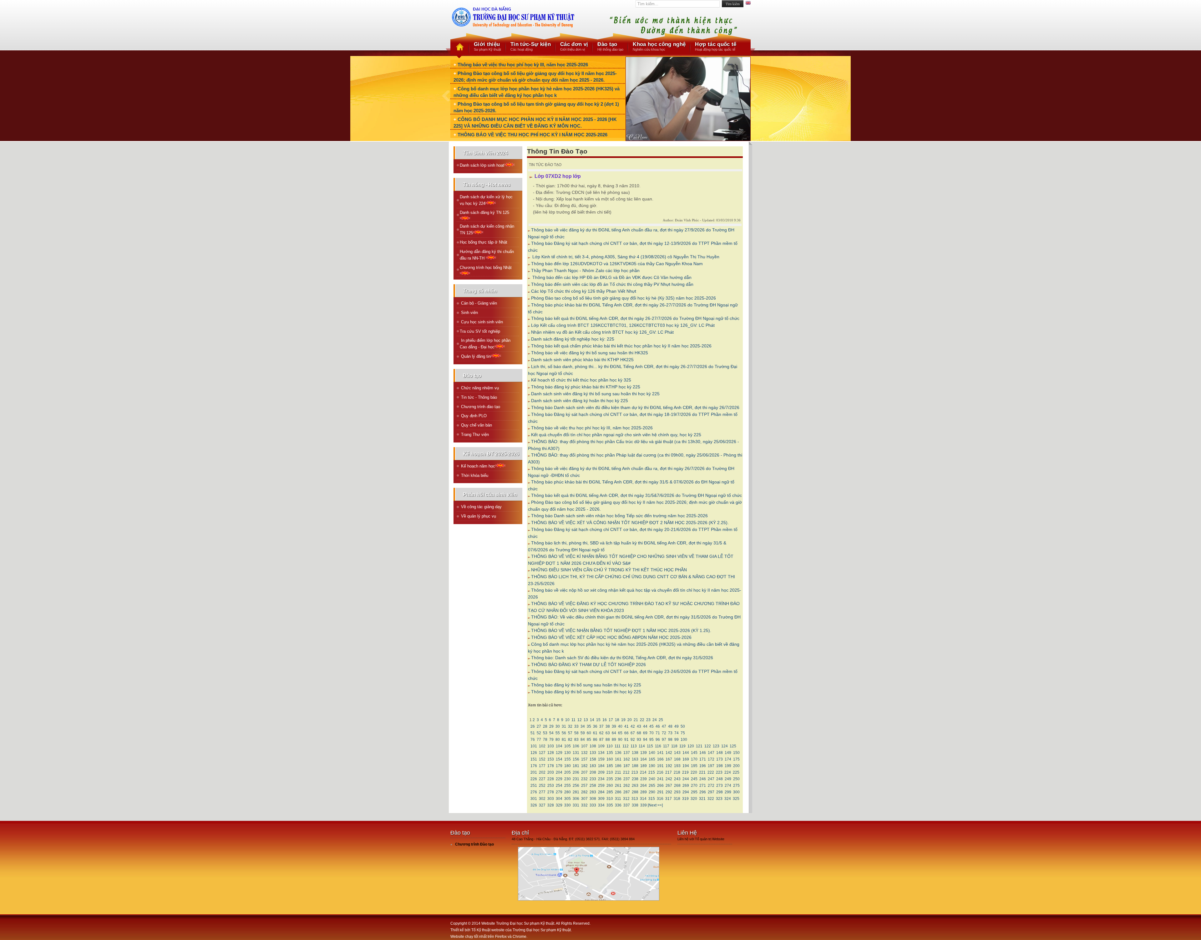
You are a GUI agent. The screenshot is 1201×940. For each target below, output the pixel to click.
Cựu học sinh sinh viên (481, 322)
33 (576, 726)
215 (651, 772)
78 (545, 739)
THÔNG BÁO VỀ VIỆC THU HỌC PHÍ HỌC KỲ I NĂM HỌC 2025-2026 (532, 134)
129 (559, 752)
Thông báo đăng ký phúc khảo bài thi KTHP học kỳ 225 (585, 386)
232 (584, 779)
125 (733, 746)
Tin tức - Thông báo (478, 397)
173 (719, 759)
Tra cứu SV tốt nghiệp (480, 331)
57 (570, 733)
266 (660, 785)
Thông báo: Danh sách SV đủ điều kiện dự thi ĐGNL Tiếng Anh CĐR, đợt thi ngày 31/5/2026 (622, 657)
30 (558, 726)
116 (658, 746)
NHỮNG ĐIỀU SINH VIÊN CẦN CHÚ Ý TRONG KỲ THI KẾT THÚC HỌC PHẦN (609, 569)
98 (670, 739)
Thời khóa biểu (474, 475)
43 (639, 726)
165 (652, 759)
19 (623, 720)
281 (576, 792)
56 (564, 733)
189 (643, 766)
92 (633, 739)
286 (618, 792)
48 (670, 726)
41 (626, 726)
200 (736, 766)
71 (658, 733)
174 (728, 759)
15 (598, 720)
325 (736, 798)
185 (610, 766)
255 (567, 785)
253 (550, 785)
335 (610, 805)
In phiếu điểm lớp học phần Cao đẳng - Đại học (485, 343)
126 (534, 752)
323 (719, 798)
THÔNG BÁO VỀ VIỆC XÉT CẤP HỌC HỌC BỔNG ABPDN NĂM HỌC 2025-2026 (611, 637)
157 (584, 759)
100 (684, 739)
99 (676, 739)
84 (583, 739)
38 (608, 726)
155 (567, 759)
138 (635, 752)
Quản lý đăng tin (475, 356)
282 (584, 792)
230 (567, 779)
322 (711, 798)
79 (551, 739)
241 (660, 779)
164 (643, 759)
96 (658, 739)
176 (534, 766)
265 (652, 785)
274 (728, 785)
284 (601, 792)
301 (534, 798)
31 (564, 726)
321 (702, 798)
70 (651, 733)
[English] (748, 4)
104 (559, 746)
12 (579, 720)
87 (601, 739)
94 (645, 739)
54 (551, 733)
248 (719, 779)
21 (636, 720)
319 (685, 798)
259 (601, 785)
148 (719, 752)
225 (736, 772)
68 (639, 733)
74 (676, 733)
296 (702, 792)
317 (668, 798)
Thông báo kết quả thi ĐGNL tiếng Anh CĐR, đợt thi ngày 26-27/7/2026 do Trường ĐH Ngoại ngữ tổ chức (635, 318)
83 (576, 739)
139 (643, 752)
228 (550, 779)
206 (576, 772)
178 (550, 766)
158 (593, 759)
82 (570, 739)
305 (567, 798)
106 (576, 746)
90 (620, 739)
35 (589, 726)
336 (618, 805)
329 (559, 805)
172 (711, 759)
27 (539, 726)
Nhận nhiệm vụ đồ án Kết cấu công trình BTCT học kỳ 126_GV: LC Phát (602, 332)
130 (567, 752)
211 (618, 772)
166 (660, 759)
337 (626, 805)
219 (685, 772)
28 (545, 726)
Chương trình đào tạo (480, 406)
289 (643, 792)
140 (652, 752)
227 (542, 779)
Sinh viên (469, 312)
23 (648, 720)
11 (573, 720)
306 (576, 798)
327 (542, 805)
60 (589, 733)
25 (661, 720)
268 (677, 785)
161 (618, 759)
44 (645, 726)
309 (601, 798)
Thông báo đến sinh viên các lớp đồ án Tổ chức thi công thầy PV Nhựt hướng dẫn (612, 284)
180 (567, 766)
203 (550, 772)
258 (593, 785)
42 (633, 726)
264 (643, 785)
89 (614, 739)
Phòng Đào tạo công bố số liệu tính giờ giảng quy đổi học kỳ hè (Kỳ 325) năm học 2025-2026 (623, 298)
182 (584, 766)
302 (542, 798)
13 (586, 720)
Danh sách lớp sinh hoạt (482, 165)
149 (728, 752)
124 (724, 746)
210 (610, 772)
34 (583, 726)
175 (736, 759)
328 (550, 805)
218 (677, 772)
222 (711, 772)
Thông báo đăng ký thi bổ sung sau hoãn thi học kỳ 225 (586, 684)
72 (664, 733)
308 (593, 798)
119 (682, 746)
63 (608, 733)
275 (736, 785)
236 (618, 779)
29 (551, 726)
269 (686, 785)
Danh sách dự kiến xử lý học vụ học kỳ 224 (486, 200)
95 (651, 739)
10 (567, 720)
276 (534, 792)
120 (691, 746)
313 (635, 798)
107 (584, 746)
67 (633, 733)
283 (593, 792)
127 (542, 752)
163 (635, 759)
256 (576, 785)
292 (669, 792)
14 (592, 720)
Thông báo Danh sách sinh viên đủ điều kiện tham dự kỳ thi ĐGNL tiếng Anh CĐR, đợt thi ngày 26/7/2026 (635, 407)
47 (664, 726)
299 (728, 792)
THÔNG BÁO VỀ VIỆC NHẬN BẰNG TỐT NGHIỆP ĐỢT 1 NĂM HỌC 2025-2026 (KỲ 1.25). (621, 630)
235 (610, 779)
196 (702, 766)
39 (614, 726)
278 (550, 792)
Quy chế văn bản (476, 425)
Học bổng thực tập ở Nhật (483, 242)
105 (567, 746)
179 (559, 766)
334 (601, 805)
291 (660, 792)
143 (677, 752)
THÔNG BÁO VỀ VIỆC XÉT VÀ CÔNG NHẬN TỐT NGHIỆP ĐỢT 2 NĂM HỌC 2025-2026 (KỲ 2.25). (630, 522)
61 (595, 733)
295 (694, 792)
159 (601, 759)
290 (652, 792)
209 (601, 772)
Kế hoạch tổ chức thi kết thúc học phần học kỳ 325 (581, 379)
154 (559, 759)
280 (567, 792)
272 (711, 785)
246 (702, 779)
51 (533, 733)
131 (576, 752)
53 (545, 733)
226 (534, 779)
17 (611, 720)
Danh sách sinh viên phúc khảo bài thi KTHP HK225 (582, 359)
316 (660, 798)
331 (576, 805)
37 (601, 726)
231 (576, 779)
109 (601, 746)
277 (542, 792)
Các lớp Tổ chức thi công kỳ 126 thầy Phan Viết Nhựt (583, 291)
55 (558, 733)
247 (711, 779)
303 (550, 798)
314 (643, 798)
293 (677, 792)
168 (677, 759)
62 (601, 733)
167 (669, 759)
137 (626, 752)
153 (550, 759)
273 (719, 785)
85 (589, 739)
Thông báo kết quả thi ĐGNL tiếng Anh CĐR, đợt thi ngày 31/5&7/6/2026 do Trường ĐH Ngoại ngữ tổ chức (636, 495)
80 (558, 739)
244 (686, 779)
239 (643, 779)
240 (652, 779)
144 (686, 752)
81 (564, 739)
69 (645, 733)
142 (669, 752)
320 (694, 798)
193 (677, 766)
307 (584, 798)
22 (642, 720)
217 (668, 772)
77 (539, 739)
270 (694, 785)
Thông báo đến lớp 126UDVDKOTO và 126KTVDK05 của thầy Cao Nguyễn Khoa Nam (617, 263)
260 (610, 785)
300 (736, 792)
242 (669, 779)
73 (670, 733)
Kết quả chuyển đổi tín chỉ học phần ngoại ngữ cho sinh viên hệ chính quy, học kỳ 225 (616, 434)
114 (642, 746)
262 (626, 785)
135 (610, 752)
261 (618, 785)
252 (542, 785)
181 (576, 766)
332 (584, 805)
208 (593, 772)
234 (601, 779)
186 (618, 766)
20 (629, 720)
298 (719, 792)
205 (567, 772)
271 (702, 785)
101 (534, 746)
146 (702, 752)
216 (660, 772)
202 (542, 772)
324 (727, 798)
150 (736, 752)
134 (601, 752)
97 (664, 739)
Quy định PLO (473, 415)
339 (643, 805)
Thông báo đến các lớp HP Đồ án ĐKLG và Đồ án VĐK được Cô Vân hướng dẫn (611, 277)
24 (654, 720)
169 (686, 759)
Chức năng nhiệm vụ (479, 388)
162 (626, 759)
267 (669, 785)
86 (595, 739)
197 (711, 766)
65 (620, 733)
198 (719, 766)
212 (626, 772)
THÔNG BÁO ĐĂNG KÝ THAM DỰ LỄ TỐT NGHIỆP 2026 (588, 664)
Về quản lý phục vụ (478, 516)
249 (728, 779)
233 (593, 779)
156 (576, 759)
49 (676, 726)
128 (550, 752)
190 (652, 766)
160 (610, 759)
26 (533, 726)
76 (533, 739)
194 (686, 766)
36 (595, 726)
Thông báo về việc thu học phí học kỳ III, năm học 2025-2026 (523, 64)
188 (635, 766)
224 (727, 772)
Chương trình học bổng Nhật (486, 267)
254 (559, 785)
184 (601, 766)
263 (635, 785)
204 (559, 772)
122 (707, 746)
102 (542, 746)
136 (618, 752)
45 (651, 726)
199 (728, 766)
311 (618, 798)
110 (610, 746)
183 (593, 766)
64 (614, 733)
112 (625, 746)
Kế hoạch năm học (477, 466)
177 (542, 766)
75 (683, 733)
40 (620, 726)
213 (635, 772)
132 (584, 752)
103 (550, 746)
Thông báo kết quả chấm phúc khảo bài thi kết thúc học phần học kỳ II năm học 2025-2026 (621, 345)
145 (694, 752)
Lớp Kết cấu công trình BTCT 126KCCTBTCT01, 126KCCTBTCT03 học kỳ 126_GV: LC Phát (623, 325)
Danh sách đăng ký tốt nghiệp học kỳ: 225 (572, 338)
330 (567, 805)
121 (699, 746)
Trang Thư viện (474, 434)
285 (610, 792)
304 (559, 798)
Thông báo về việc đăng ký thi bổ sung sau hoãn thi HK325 (589, 352)
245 (694, 779)
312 (626, 798)
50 (683, 726)
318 (677, 798)
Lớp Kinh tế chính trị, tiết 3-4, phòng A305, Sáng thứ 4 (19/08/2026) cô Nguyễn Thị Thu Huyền (625, 256)
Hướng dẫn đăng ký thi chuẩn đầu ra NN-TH (487, 254)
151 (534, 759)
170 (694, 759)
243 (677, 779)
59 (583, 733)
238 (635, 779)
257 (584, 785)
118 (674, 746)
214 (643, 772)
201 (534, 772)
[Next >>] (655, 805)
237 (626, 779)
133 (593, 752)
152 (542, 759)
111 (617, 746)
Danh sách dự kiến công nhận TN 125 (487, 229)
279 (559, 792)
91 (626, 739)
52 (539, 733)
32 (570, 726)
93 (639, 739)
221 (702, 772)
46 (658, 726)
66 (626, 733)
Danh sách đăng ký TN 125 (484, 212)
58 (576, 733)
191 (660, 766)
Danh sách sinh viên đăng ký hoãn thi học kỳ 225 (579, 400)
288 (635, 792)
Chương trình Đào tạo (474, 844)
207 (584, 772)
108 (593, 746)
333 (593, 805)
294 (686, 792)
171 (702, 759)
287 (626, 792)
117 (666, 746)
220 (694, 772)
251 (534, 785)
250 (736, 779)
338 (635, 805)
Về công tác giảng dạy (481, 506)
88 (608, 739)
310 (610, 798)
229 (559, 779)
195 (694, 766)
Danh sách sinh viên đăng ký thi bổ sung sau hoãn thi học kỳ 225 (595, 393)
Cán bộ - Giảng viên (478, 303)
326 (534, 805)
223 (719, 772)
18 (617, 720)
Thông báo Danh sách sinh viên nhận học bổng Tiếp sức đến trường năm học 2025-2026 (619, 515)
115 (650, 746)
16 (604, 720)
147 (711, 752)
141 (660, 752)
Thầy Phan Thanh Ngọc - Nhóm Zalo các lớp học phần (585, 270)
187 (626, 766)
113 (634, 746)
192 (669, 766)
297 (711, 792)
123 (716, 746)
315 (651, 798)
